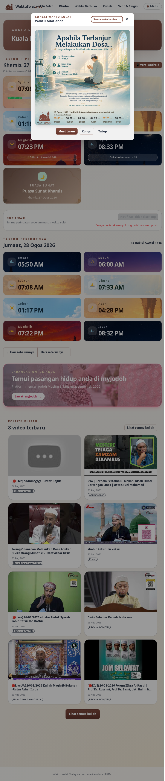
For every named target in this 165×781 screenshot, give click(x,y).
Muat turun (65, 131)
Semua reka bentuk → (105, 19)
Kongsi (85, 131)
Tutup (101, 131)
